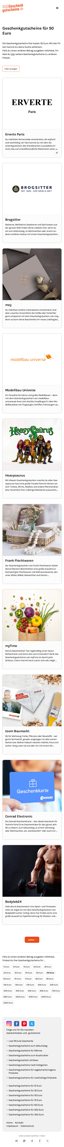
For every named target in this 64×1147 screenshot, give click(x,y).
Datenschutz (27, 1125)
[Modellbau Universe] (32, 373)
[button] (57, 8)
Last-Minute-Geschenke (21, 1041)
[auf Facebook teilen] (39, 1141)
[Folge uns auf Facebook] (16, 1023)
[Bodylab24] (32, 885)
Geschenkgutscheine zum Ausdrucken (28, 1055)
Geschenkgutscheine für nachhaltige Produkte (33, 1077)
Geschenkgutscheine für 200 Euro (26, 1109)
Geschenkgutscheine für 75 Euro (25, 1100)
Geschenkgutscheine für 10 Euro (25, 1085)
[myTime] (32, 629)
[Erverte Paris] (32, 117)
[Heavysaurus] (32, 458)
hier (13, 54)
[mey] (32, 288)
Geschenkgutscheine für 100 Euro (26, 1104)
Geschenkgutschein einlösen (23, 1060)
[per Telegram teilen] (32, 1141)
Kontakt (19, 1122)
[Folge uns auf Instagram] (9, 1023)
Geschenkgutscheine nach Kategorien (28, 1065)
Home (9, 1122)
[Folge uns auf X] (31, 1023)
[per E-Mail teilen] (16, 1141)
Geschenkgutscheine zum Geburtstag (28, 1045)
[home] (12, 8)
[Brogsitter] (32, 203)
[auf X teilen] (47, 1141)
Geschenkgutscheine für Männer (25, 1050)
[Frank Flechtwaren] (32, 544)
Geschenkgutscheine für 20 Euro (25, 1090)
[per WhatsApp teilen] (24, 1141)
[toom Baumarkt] (32, 714)
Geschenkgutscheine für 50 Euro (25, 1095)
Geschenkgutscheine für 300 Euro (26, 1114)
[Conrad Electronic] (32, 799)
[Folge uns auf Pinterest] (24, 1023)
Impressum (12, 1125)
